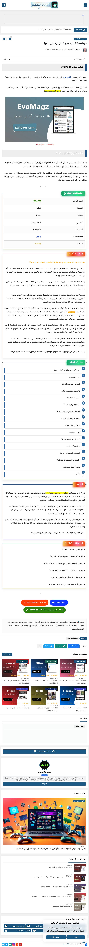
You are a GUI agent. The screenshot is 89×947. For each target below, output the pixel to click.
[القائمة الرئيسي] (85, 5)
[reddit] (17, 944)
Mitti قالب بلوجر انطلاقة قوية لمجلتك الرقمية (47, 709)
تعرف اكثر (56, 937)
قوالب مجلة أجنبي (80, 39)
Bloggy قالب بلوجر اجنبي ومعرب (17, 708)
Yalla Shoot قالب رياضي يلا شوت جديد (60, 867)
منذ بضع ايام (82, 678)
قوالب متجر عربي (15, 926)
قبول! (76, 937)
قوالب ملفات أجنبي (18, 930)
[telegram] (3, 944)
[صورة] (80, 868)
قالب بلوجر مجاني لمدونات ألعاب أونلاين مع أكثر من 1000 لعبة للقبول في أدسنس (51, 849)
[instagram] (13, 944)
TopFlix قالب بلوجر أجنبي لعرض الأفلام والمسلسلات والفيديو (53, 877)
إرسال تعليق (79, 726)
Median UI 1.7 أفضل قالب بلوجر (62, 906)
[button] (74, 646)
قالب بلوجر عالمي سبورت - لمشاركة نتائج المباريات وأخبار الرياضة (52, 896)
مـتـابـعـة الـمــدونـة (44, 752)
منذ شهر (82, 846)
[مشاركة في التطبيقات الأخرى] (39, 646)
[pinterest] (20, 944)
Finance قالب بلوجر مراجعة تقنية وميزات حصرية (54, 30)
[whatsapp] (10, 944)
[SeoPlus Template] (86, 944)
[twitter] (6, 944)
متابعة (44, 784)
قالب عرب (67, 77)
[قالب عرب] (44, 5)
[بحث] (4, 5)
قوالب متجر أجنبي (37, 926)
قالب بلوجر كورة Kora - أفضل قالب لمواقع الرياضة (56, 887)
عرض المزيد (7, 654)
